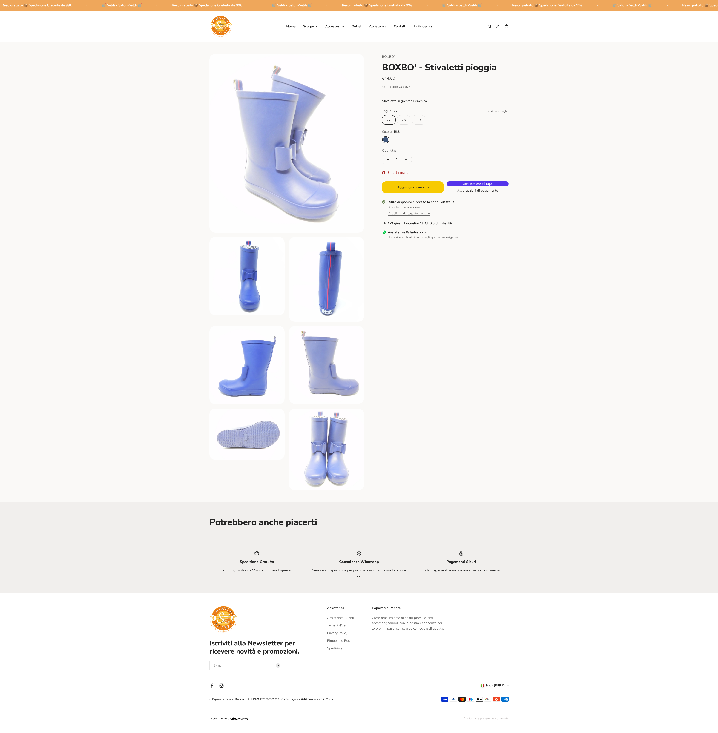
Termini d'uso (337, 625)
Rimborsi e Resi (339, 640)
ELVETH (244, 718)
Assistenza (377, 26)
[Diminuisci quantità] (387, 159)
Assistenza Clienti (340, 618)
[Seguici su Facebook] (211, 685)
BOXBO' (388, 56)
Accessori (332, 26)
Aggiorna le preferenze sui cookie (486, 718)
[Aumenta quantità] (406, 159)
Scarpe (308, 26)
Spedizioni (335, 648)
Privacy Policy (337, 633)
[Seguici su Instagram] (221, 685)
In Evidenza (423, 26)
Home (291, 26)
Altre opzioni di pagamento (477, 190)
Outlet (357, 26)
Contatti (400, 26)
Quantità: (389, 150)
